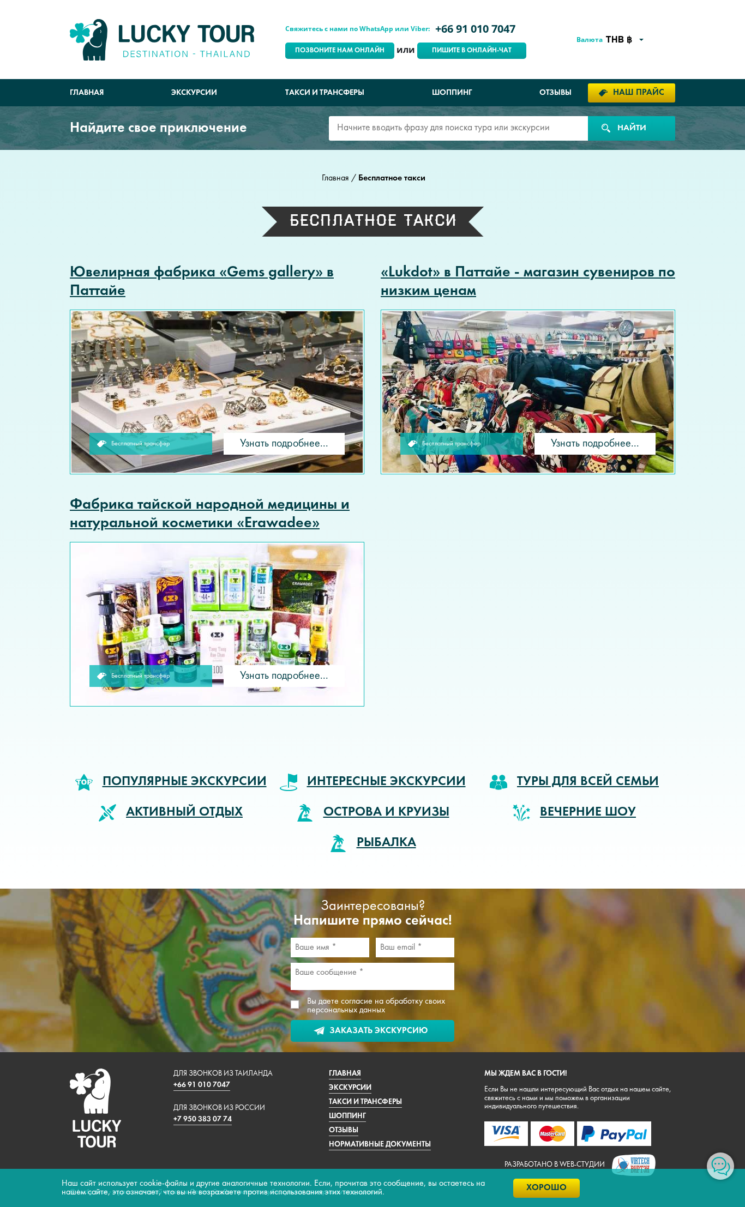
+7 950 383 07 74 (202, 1119)
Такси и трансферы (324, 92)
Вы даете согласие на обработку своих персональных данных (376, 1006)
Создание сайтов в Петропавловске (634, 1165)
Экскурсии (194, 92)
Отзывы (555, 92)
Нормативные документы (380, 1144)
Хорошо (546, 1188)
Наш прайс (638, 92)
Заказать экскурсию (378, 1031)
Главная (87, 92)
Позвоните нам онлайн (339, 50)
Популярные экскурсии (185, 781)
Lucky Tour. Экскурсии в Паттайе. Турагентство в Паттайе (162, 39)
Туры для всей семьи (588, 781)
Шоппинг (452, 92)
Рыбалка (386, 842)
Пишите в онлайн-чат (472, 50)
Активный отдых (184, 812)
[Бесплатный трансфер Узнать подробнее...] (217, 392)
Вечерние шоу (588, 812)
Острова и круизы (386, 812)
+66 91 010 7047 (475, 28)
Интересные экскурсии (386, 781)
